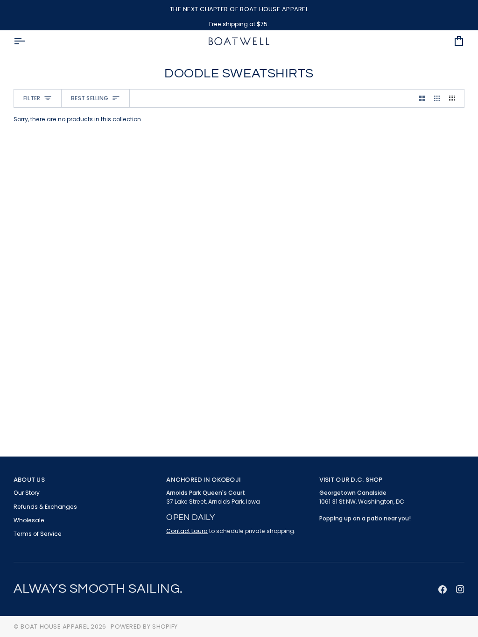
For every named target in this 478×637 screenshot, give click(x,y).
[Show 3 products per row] (436, 98)
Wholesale (29, 520)
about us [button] (29, 479)
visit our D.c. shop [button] (351, 479)
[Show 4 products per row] (454, 98)
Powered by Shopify (144, 626)
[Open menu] (28, 41)
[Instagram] (460, 589)
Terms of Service (38, 534)
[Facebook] (442, 589)
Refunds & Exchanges (45, 507)
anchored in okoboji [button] (203, 479)
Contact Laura (187, 531)
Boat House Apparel (55, 626)
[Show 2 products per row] (422, 98)
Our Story (27, 493)
